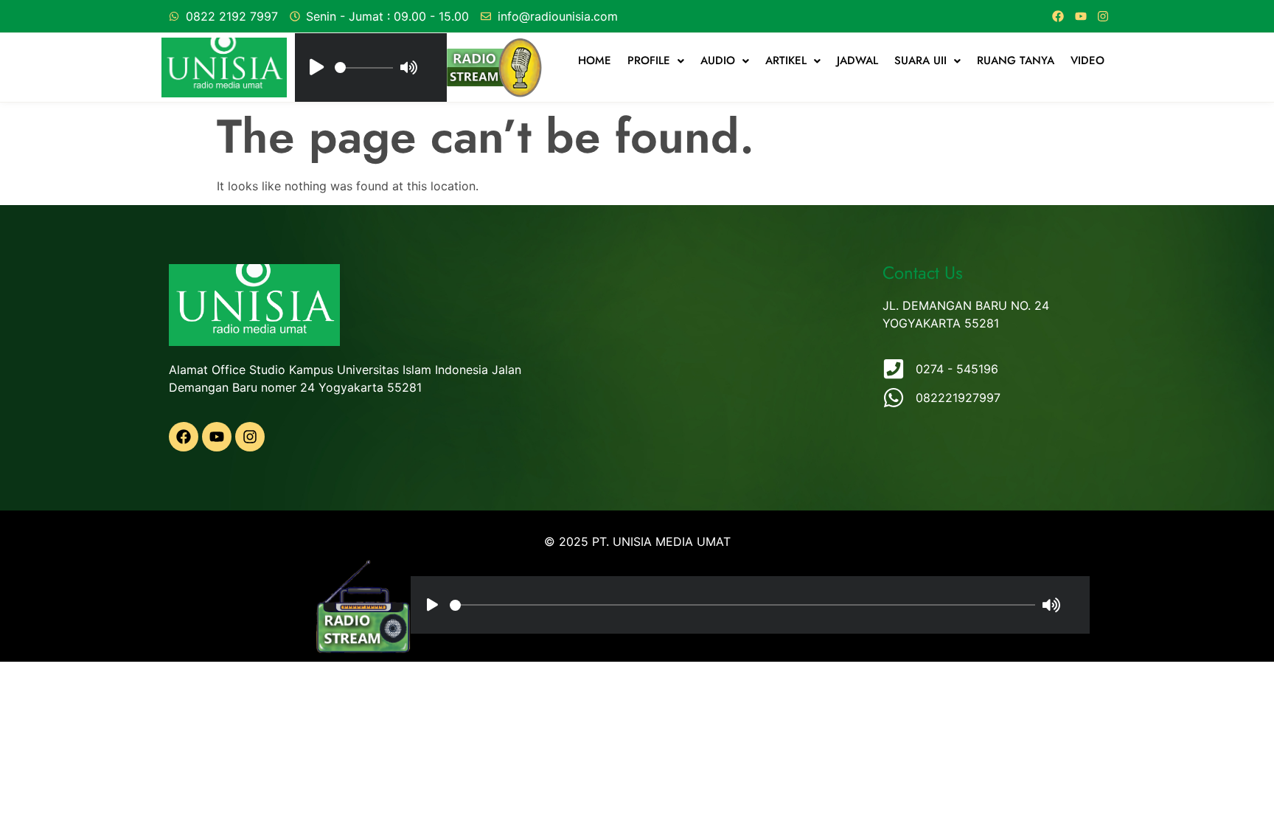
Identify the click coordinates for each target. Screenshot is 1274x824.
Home (594, 60)
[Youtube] (1080, 16)
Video (1087, 60)
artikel (786, 60)
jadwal (857, 60)
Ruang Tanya (1015, 60)
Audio (717, 60)
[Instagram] (1103, 16)
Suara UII (920, 60)
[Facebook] (1058, 16)
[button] (655, 61)
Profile (648, 60)
